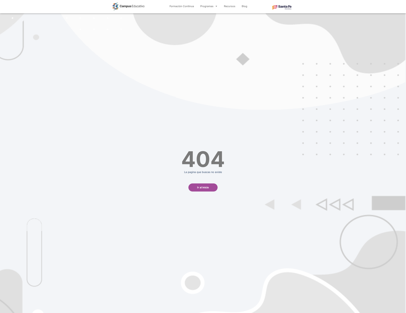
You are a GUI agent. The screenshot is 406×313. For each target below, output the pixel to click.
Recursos (229, 6)
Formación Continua (182, 6)
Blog (244, 6)
